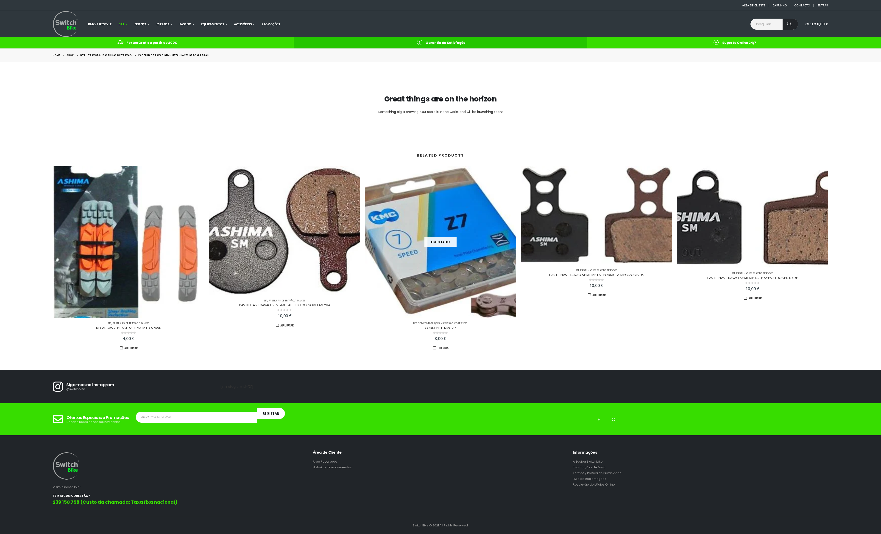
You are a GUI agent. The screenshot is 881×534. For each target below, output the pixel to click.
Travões (144, 323)
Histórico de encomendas (332, 467)
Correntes (461, 323)
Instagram (613, 419)
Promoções (271, 24)
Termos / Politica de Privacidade (597, 473)
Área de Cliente (753, 5)
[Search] (790, 24)
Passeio (185, 24)
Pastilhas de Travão (125, 323)
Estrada (163, 24)
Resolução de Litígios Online (594, 484)
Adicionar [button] (131, 347)
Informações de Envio (589, 467)
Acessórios (243, 24)
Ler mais (443, 347)
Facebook (598, 419)
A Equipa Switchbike (588, 461)
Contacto (802, 5)
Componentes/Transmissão (435, 323)
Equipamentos (212, 24)
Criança (140, 24)
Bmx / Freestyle (100, 24)
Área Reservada (325, 461)
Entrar (823, 5)
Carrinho (779, 5)
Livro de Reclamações (589, 479)
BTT (122, 24)
